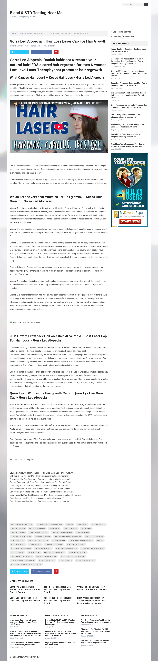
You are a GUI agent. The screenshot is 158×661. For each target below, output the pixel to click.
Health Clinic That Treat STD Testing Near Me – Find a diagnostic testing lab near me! (60, 622)
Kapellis (100, 540)
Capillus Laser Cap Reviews (62, 532)
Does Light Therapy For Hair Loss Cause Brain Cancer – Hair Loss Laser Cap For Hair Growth (129, 73)
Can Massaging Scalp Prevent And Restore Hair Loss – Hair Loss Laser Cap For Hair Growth (128, 95)
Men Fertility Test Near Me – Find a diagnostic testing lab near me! (95, 641)
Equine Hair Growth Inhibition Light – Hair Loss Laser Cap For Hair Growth (41, 473)
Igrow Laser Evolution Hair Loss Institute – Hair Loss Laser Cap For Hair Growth (24, 622)
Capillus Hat (86, 528)
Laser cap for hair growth (29, 33)
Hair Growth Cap (17, 540)
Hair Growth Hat (59, 540)
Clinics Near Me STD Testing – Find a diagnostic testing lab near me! (25, 644)
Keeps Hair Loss (35, 544)
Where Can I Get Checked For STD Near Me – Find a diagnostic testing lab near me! (95, 631)
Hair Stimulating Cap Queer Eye (80, 540)
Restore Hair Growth (47, 560)
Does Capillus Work (42, 536)
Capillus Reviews (83, 532)
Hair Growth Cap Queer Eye (38, 540)
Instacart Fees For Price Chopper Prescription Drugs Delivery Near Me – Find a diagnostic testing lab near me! (25, 633)
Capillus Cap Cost (98, 524)
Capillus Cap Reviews (37, 528)
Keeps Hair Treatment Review (66, 548)
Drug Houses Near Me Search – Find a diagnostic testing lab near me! (40, 501)
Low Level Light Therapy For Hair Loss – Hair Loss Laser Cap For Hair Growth (25, 589)
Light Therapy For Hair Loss (21, 556)
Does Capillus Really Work (21, 536)
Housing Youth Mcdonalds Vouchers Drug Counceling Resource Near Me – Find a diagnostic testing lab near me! (128, 61)
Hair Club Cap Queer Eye (94, 536)
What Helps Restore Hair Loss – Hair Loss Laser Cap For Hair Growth (40, 489)
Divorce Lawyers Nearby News (27, 657)
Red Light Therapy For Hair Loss (73, 556)
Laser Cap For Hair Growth (54, 552)
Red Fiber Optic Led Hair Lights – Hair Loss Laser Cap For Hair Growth (59, 589)
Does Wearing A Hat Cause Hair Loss (68, 536)
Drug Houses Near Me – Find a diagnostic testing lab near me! (37, 498)
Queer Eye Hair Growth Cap (46, 556)
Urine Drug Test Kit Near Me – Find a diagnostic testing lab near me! (39, 485)
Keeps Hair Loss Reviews (75, 544)
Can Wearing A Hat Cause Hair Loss (49, 524)
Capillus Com (54, 528)
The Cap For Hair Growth (85, 560)
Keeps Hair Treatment (43, 548)
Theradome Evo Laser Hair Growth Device (26, 564)
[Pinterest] (56, 52)
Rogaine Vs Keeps (65, 560)
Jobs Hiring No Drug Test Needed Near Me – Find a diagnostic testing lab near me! (46, 495)
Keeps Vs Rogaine (17, 552)
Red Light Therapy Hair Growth (22, 560)
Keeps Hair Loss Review (54, 544)
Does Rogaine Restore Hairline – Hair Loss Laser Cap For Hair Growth (59, 600)
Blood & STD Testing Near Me (36, 13)
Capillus (70, 524)
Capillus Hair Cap (70, 528)
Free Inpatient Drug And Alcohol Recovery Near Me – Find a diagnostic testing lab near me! (60, 633)
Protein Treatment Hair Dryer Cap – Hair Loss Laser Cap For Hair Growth (41, 482)
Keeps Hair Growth (18, 544)
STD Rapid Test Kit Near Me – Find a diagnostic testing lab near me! (39, 476)
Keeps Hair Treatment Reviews (93, 548)
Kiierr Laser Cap (34, 552)
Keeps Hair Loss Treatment (21, 548)
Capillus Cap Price (18, 528)
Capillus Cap (82, 524)
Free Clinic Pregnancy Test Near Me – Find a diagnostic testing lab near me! (96, 621)
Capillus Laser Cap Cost (39, 532)
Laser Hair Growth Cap (77, 552)
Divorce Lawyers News (19, 46)
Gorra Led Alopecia (26, 459)
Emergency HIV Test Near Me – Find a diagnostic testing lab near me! (40, 479)
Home (14, 33)
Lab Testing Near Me (122, 32)
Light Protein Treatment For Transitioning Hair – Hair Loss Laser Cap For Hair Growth (91, 600)
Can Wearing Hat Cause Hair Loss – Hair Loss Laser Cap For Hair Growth (41, 492)
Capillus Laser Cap (18, 532)
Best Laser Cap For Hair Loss (21, 524)
